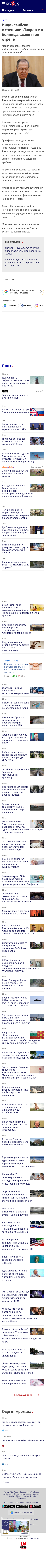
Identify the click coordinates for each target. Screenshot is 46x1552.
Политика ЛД (33, 1524)
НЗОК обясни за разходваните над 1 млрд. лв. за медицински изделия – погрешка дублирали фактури (20, 965)
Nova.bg (33, 1496)
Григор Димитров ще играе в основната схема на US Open (13, 441)
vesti (6, 1464)
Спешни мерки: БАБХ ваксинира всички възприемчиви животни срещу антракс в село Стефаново (20, 880)
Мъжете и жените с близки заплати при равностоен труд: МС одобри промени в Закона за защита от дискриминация (22, 826)
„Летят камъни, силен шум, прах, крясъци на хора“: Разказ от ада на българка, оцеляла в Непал (17, 1368)
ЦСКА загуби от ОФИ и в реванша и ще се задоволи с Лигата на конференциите (21, 1475)
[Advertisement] (23, 335)
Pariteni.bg (10, 1496)
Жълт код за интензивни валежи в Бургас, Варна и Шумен (15, 1211)
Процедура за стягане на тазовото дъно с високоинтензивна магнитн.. (16, 670)
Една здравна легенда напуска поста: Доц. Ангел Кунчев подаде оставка (14, 1275)
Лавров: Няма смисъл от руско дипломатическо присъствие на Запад (23, 250)
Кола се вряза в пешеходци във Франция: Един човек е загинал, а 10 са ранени (15, 1227)
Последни (8, 10)
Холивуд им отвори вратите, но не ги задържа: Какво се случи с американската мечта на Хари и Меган (20, 1315)
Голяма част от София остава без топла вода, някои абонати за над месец (15, 381)
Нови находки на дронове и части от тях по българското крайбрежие (15, 1091)
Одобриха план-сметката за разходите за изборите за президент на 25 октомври (17, 897)
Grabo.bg (36, 1494)
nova (6, 1430)
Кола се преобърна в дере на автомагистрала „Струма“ (15, 565)
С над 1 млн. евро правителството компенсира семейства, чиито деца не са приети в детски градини (20, 610)
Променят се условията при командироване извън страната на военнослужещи (15, 790)
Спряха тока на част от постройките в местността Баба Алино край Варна (15, 947)
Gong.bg (23, 1492)
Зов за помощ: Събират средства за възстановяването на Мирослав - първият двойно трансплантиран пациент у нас (19, 1072)
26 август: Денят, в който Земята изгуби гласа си (21, 1457)
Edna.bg (18, 1496)
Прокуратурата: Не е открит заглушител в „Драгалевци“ (13, 1352)
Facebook (28, 305)
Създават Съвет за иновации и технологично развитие (15, 691)
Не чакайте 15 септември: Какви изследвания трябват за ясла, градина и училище (16, 1179)
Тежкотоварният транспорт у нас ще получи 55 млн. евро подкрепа (13, 808)
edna (6, 1446)
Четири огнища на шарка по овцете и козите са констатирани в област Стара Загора (15, 514)
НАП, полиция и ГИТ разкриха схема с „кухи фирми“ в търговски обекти (15, 548)
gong (7, 1482)
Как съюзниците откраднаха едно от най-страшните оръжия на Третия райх (21, 1423)
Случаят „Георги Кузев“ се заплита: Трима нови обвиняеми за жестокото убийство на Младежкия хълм (21, 1335)
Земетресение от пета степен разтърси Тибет (14, 1382)
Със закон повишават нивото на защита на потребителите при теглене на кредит (14, 845)
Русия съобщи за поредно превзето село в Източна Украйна (15, 1142)
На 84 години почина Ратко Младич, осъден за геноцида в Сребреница (14, 1126)
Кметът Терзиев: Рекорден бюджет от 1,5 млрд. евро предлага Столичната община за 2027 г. (18, 929)
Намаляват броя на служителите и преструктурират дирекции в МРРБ (13, 721)
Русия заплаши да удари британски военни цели (15, 411)
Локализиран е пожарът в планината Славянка (15, 912)
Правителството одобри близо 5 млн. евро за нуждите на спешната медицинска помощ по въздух (18, 457)
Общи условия (34, 1538)
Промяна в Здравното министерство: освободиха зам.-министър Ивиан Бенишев (16, 629)
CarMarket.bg (7, 1494)
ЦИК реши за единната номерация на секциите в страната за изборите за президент (15, 531)
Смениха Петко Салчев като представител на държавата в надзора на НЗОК (15, 738)
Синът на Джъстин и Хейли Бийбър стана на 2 (23, 1440)
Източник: (6, 279)
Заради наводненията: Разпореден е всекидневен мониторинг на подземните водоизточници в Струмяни (17, 490)
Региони (28, 10)
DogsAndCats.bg (33, 1492)
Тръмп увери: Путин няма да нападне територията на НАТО (14, 427)
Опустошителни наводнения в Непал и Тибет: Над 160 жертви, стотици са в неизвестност (17, 1196)
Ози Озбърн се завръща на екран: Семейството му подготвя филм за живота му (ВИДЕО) (15, 1296)
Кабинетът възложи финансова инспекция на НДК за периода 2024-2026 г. (14, 756)
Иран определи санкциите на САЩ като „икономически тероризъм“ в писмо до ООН (18, 1244)
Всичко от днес (23, 1395)
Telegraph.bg (21, 1498)
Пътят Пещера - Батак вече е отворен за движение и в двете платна (14, 984)
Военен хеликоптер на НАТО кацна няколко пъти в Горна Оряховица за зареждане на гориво (15, 1001)
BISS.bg (17, 1494)
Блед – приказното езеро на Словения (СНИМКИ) (12, 1259)
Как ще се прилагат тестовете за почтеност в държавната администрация (15, 863)
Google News (12, 305)
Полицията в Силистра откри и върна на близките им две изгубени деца (14, 1108)
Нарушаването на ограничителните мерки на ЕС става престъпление (15, 646)
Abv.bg (6, 1492)
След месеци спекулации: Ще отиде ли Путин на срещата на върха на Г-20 (22, 262)
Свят (7, 365)
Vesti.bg (26, 1496)
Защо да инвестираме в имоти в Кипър (15, 396)
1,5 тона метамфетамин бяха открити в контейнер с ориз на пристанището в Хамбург (16, 1019)
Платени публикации (30, 1519)
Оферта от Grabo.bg (9, 660)
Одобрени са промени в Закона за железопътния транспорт (15, 773)
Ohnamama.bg (26, 1494)
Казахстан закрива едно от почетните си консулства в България (15, 705)
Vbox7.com (14, 1492)
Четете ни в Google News (23, 1513)
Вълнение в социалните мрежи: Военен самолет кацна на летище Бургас (15, 1055)
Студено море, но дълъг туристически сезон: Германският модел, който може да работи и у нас (18, 1162)
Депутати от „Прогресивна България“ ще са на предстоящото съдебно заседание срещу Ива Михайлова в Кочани (21, 1037)
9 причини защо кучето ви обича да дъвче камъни (15, 473)
